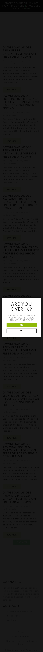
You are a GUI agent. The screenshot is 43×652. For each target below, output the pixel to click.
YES (21, 325)
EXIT (21, 331)
